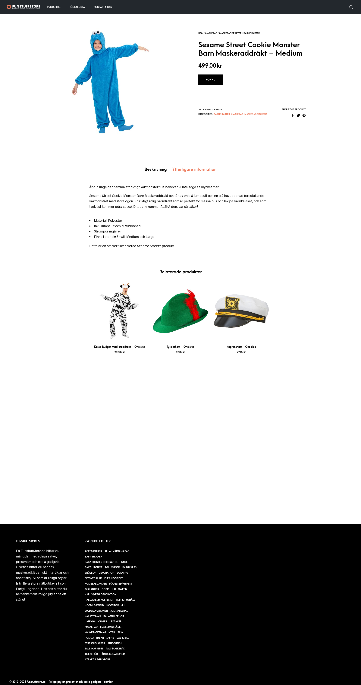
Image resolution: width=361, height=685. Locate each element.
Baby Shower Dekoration (101, 562)
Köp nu (210, 79)
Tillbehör (91, 654)
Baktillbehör (93, 567)
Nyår (111, 632)
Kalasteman (93, 616)
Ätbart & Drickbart (97, 659)
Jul (123, 605)
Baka (124, 562)
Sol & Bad (123, 637)
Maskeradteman (95, 632)
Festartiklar (93, 578)
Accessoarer (93, 551)
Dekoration (106, 572)
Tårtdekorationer (112, 654)
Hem (200, 33)
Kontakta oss (103, 7)
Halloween (119, 589)
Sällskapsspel (94, 648)
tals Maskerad (115, 648)
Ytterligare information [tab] (194, 169)
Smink (110, 637)
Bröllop (90, 572)
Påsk (120, 632)
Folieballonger (96, 583)
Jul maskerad (119, 610)
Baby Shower (93, 556)
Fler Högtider (113, 578)
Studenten (115, 643)
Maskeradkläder (111, 627)
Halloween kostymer (99, 599)
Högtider (112, 605)
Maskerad (211, 33)
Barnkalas (129, 567)
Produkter (54, 7)
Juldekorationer (96, 610)
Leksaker (115, 621)
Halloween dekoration (100, 594)
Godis (105, 589)
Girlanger (92, 589)
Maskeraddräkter (230, 33)
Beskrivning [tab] (156, 169)
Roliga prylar (94, 637)
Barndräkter (251, 33)
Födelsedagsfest (120, 583)
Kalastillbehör (113, 616)
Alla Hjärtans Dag (117, 551)
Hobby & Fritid (94, 605)
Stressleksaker (95, 643)
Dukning (122, 572)
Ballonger (112, 567)
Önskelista (77, 7)
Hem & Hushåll (125, 599)
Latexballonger (96, 621)
